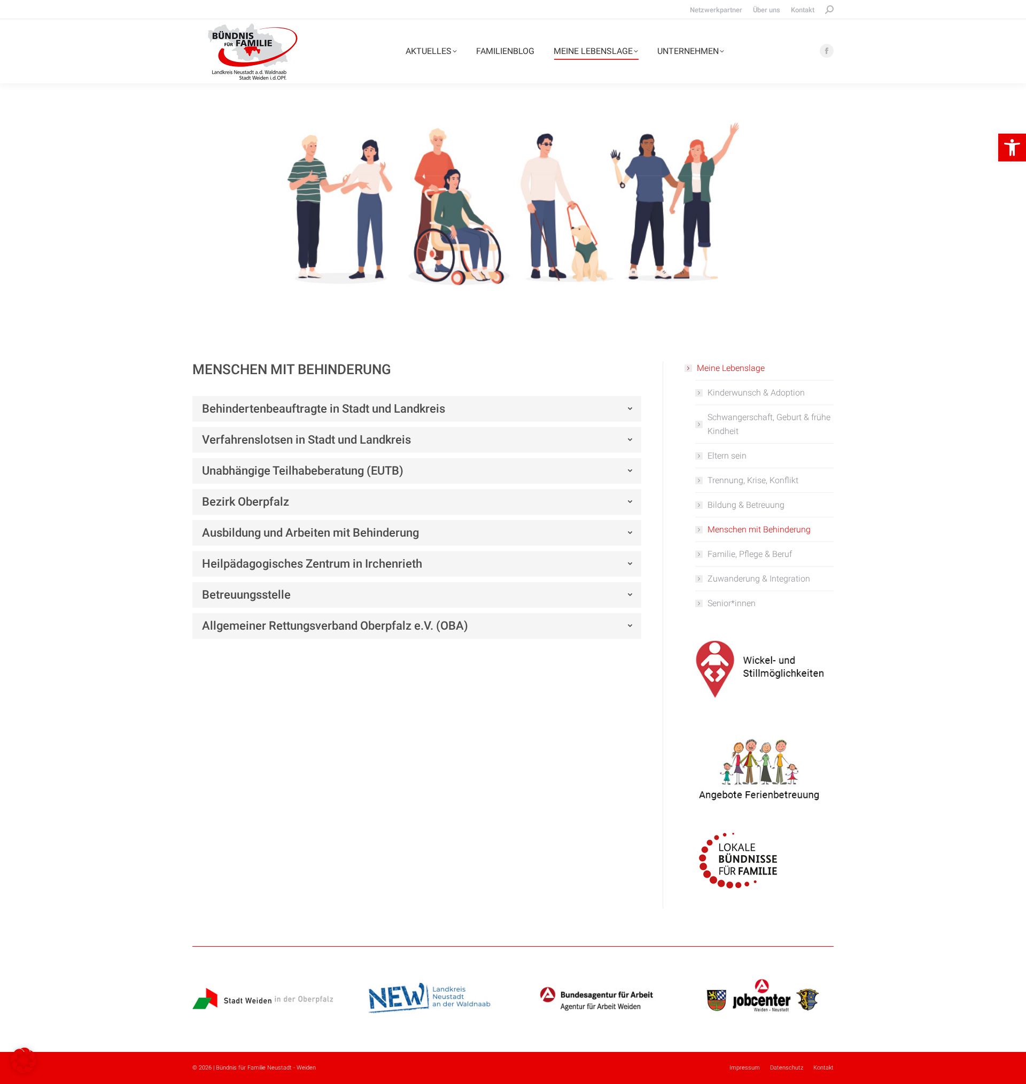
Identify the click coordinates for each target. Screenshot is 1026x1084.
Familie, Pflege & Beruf (750, 554)
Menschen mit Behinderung (759, 529)
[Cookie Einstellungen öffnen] (23, 1070)
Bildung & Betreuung (746, 505)
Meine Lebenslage (731, 368)
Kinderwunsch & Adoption (756, 393)
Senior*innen (732, 603)
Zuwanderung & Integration (759, 579)
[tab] (416, 409)
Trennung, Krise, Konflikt (753, 480)
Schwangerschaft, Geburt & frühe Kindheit (769, 424)
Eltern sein (727, 456)
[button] (1012, 147)
